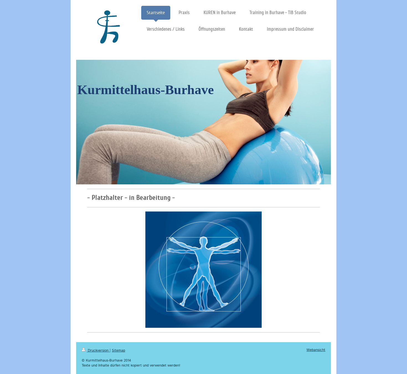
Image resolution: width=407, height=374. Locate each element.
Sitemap (118, 350)
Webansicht (315, 350)
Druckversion (98, 350)
